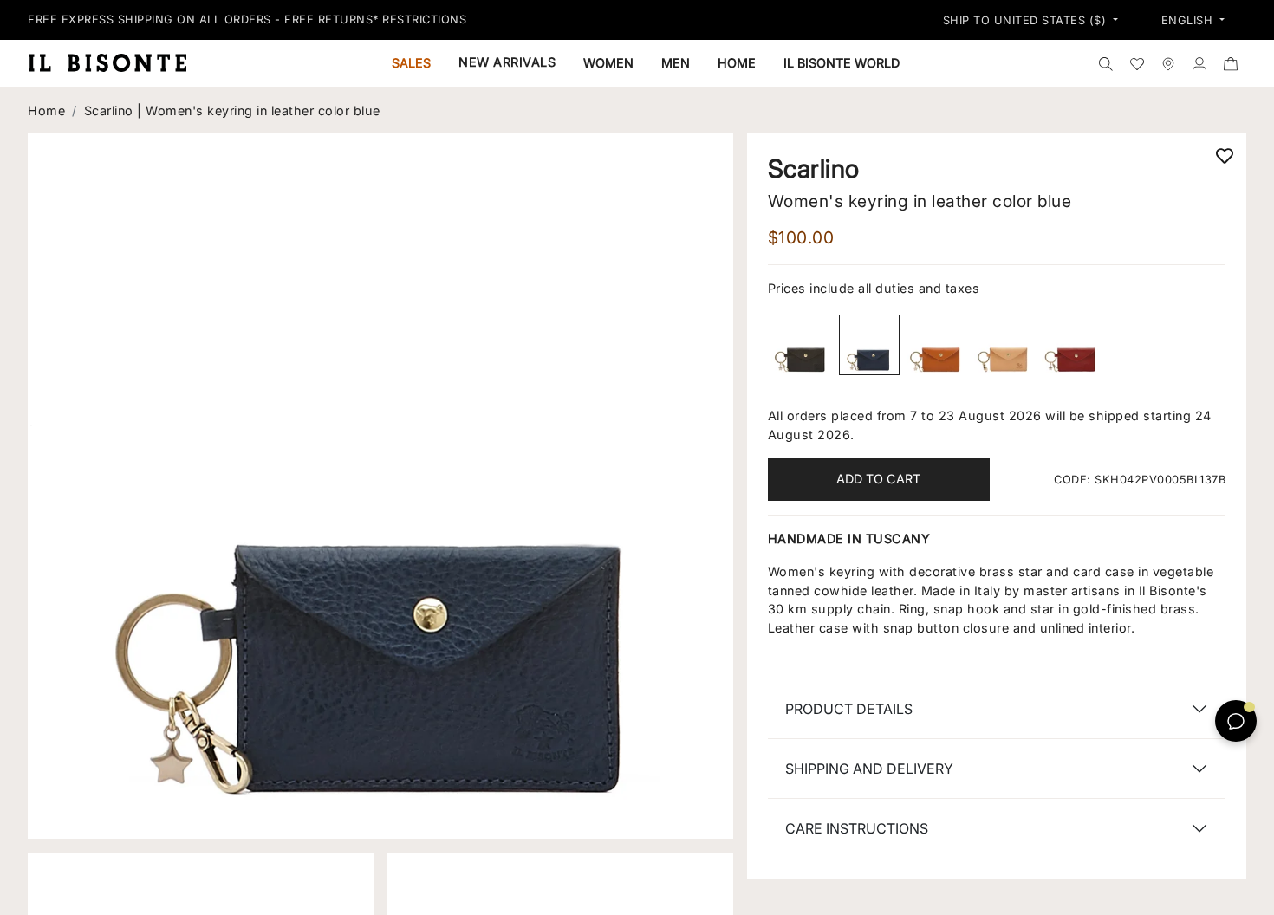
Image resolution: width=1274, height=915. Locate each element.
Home (46, 110)
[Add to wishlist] (1224, 155)
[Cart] (1230, 63)
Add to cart (878, 478)
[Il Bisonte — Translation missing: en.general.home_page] (114, 62)
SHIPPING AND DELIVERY (869, 768)
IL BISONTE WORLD (841, 62)
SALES (411, 62)
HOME (737, 62)
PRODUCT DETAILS (849, 708)
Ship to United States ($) (1026, 21)
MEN (675, 62)
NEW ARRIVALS (507, 62)
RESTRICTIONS (424, 19)
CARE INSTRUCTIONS (856, 828)
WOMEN (608, 62)
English (1189, 21)
